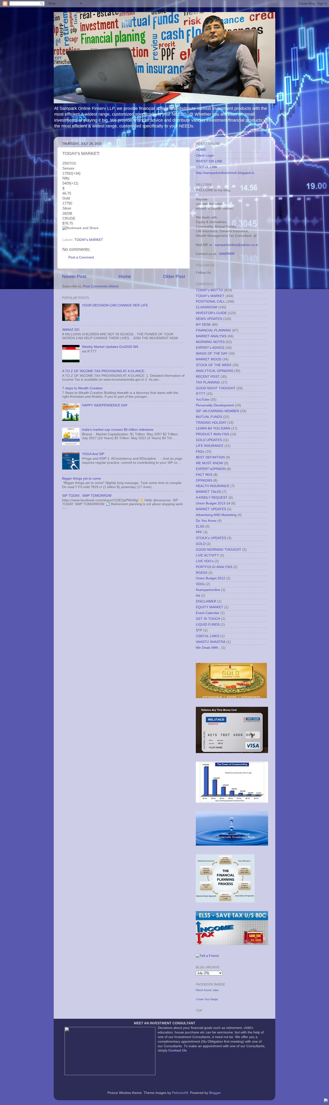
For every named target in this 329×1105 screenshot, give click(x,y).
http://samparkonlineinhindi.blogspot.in (225, 173)
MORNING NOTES (210, 342)
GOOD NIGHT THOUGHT (216, 388)
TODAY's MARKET (88, 240)
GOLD (200, 544)
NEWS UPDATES (209, 319)
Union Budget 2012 (210, 578)
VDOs (200, 584)
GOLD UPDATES (209, 440)
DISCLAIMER (206, 601)
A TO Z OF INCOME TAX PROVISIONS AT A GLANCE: (103, 371)
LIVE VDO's (205, 561)
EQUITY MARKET (209, 607)
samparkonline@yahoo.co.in (236, 245)
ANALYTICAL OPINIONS (214, 371)
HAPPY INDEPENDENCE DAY (105, 405)
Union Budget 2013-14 (213, 503)
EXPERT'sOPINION (211, 469)
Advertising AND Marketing (216, 515)
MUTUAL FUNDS (209, 417)
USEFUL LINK (206, 167)
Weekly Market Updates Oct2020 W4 (110, 347)
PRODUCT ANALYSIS (212, 434)
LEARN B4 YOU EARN (213, 428)
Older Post (174, 276)
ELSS (200, 526)
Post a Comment (81, 257)
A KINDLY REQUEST (212, 497)
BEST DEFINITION (210, 457)
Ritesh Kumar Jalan (207, 990)
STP (199, 630)
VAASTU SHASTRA (210, 642)
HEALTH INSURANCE (212, 486)
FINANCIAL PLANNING (213, 330)
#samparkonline (208, 590)
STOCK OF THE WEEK (213, 365)
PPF (199, 532)
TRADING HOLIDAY (211, 422)
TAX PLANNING (208, 382)
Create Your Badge (207, 999)
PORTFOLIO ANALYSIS (214, 567)
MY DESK (203, 324)
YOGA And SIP (93, 454)
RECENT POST (208, 376)
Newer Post (74, 276)
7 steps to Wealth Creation (82, 388)
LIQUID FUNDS (208, 624)
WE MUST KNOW (209, 463)
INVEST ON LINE (209, 161)
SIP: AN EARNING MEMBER (217, 411)
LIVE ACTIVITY (207, 555)
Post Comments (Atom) (101, 286)
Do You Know (206, 521)
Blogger (215, 1093)
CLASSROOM (206, 307)
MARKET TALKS (208, 492)
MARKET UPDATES (211, 509)
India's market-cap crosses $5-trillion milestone (117, 429)
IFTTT (200, 394)
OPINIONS (204, 480)
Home (124, 276)
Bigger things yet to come (81, 478)
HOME (201, 150)
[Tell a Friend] (207, 956)
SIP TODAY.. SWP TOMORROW (87, 495)
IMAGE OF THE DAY (212, 353)
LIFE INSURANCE (210, 446)
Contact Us (177, 1050)
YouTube (202, 399)
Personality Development (215, 405)
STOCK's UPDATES (211, 538)
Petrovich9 (180, 1093)
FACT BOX (204, 474)
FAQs (200, 451)
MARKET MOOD (208, 359)
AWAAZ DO (70, 329)
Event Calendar (207, 613)
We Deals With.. (208, 647)
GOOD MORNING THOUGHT (218, 549)
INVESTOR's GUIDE (211, 313)
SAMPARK (227, 254)
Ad (198, 595)
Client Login (205, 155)
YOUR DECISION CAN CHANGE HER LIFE (115, 305)
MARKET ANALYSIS (211, 336)
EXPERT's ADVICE (210, 348)
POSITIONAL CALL (210, 301)
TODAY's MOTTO (209, 290)
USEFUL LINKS (207, 636)
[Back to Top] (326, 1101)
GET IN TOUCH (208, 619)
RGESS (201, 573)
